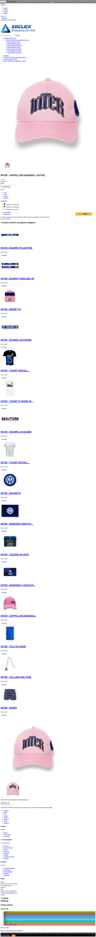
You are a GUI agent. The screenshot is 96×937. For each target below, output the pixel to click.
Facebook (6, 810)
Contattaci (6, 858)
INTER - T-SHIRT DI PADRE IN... (17, 401)
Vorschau (4, 255)
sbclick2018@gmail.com (10, 893)
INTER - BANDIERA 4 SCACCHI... (18, 585)
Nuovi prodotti (7, 834)
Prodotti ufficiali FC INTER (13, 42)
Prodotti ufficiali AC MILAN (13, 44)
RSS (5, 814)
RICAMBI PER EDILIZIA (10, 38)
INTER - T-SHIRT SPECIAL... (15, 370)
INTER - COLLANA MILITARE (16, 677)
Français (6, 12)
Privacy (5, 850)
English (5, 13)
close (3, 1)
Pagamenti (6, 853)
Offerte (5, 833)
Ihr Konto (3, 862)
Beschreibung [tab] (7, 212)
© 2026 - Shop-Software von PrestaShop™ (12, 931)
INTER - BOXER (9, 708)
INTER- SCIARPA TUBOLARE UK (17, 278)
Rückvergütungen (8, 872)
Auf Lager (3, 219)
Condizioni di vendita (9, 857)
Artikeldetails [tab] (7, 214)
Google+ (6, 196)
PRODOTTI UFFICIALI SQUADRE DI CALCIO (16, 40)
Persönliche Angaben (9, 868)
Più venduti (6, 836)
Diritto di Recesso (8, 848)
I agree (13, 935)
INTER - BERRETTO (11, 309)
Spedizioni (6, 851)
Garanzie (6, 855)
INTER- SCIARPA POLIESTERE (16, 248)
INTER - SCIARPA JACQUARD (16, 340)
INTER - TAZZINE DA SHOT (15, 554)
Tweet (5, 194)
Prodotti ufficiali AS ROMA (13, 47)
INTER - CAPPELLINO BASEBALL (18, 616)
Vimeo (5, 821)
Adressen (6, 873)
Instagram (6, 823)
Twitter (5, 812)
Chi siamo (6, 846)
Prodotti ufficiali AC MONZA (14, 51)
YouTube (6, 816)
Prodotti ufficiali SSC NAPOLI (14, 49)
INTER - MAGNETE (11, 493)
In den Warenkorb (5, 186)
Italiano (5, 8)
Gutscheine (6, 875)
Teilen (5, 193)
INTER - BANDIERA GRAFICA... (17, 524)
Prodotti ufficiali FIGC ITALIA (14, 53)
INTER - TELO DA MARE (13, 646)
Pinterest (6, 198)
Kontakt (3, 895)
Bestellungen (7, 870)
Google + (6, 818)
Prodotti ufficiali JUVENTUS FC (15, 45)
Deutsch (6, 10)
